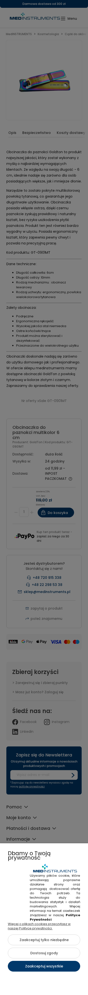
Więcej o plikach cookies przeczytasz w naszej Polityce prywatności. (39, 926)
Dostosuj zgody (44, 953)
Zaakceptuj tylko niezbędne (44, 939)
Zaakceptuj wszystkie (44, 966)
